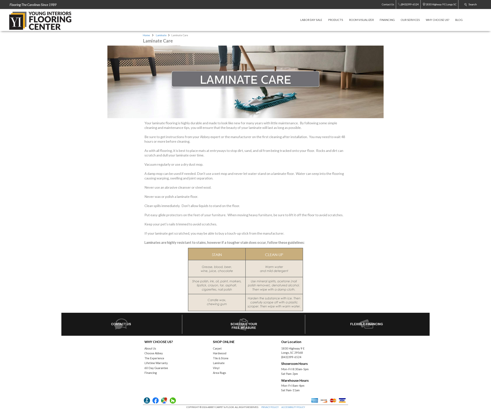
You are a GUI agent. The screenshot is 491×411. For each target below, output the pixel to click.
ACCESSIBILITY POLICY (293, 407)
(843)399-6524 (291, 357)
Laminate (161, 35)
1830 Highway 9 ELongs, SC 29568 (293, 351)
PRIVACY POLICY (270, 407)
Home (146, 35)
